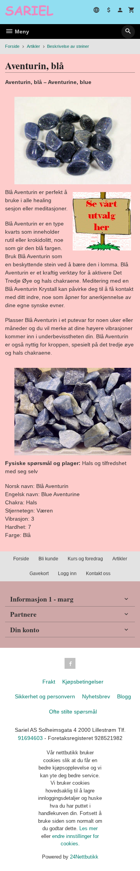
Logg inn (67, 573)
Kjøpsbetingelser (82, 682)
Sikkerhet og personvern (45, 696)
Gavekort (39, 573)
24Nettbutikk (84, 857)
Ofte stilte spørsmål (73, 711)
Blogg (124, 696)
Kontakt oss (98, 573)
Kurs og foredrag (85, 558)
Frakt (48, 682)
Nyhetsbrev (96, 696)
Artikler (119, 558)
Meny (21, 31)
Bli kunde (48, 558)
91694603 (30, 738)
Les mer (88, 828)
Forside (12, 46)
